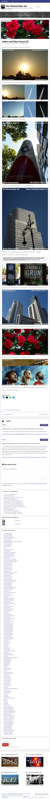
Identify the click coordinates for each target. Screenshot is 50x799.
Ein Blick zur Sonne (7, 653)
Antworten (44, 425)
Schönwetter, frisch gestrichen (9, 603)
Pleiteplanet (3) (7, 557)
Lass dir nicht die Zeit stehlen (9, 650)
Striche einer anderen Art (8, 608)
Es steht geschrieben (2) (8, 634)
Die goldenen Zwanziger (8, 606)
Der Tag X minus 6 (7, 683)
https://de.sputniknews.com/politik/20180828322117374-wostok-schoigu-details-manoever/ (25, 434)
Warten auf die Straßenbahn (9, 698)
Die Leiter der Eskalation (8, 731)
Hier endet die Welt (7, 583)
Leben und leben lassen (7, 414)
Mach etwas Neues (7, 639)
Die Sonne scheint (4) (8, 577)
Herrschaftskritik (7, 642)
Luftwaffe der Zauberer (19, 503)
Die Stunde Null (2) (7, 714)
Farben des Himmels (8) (8, 720)
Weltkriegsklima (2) (7, 660)
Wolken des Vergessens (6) (9, 710)
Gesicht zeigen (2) (7, 619)
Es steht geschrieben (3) (8, 633)
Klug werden (11, 509)
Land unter (6, 687)
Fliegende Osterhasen (8, 727)
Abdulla (5, 498)
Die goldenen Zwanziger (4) (9, 581)
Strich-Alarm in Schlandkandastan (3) (11, 688)
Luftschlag (6, 700)
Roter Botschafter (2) (8, 590)
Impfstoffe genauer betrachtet (9, 537)
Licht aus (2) (6, 693)
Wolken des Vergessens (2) (9, 718)
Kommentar (43, 478)
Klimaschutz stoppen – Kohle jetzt (15, 512)
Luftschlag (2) (6, 696)
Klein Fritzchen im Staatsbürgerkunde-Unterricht (13, 541)
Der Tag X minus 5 (7, 681)
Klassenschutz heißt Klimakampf (10, 587)
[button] (25, 64)
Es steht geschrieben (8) (8, 623)
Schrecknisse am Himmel (8, 629)
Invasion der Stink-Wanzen (9, 638)
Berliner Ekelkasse (7, 602)
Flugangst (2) (6, 665)
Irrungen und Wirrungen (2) (9, 722)
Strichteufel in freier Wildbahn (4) (10, 580)
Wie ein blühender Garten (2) (9, 730)
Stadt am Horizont (7, 691)
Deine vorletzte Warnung (13, 510)
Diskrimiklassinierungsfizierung (9, 711)
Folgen (5, 744)
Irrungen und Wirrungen (8, 723)
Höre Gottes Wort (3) (8, 542)
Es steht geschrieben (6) (8, 626)
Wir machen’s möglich (8, 733)
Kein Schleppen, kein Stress (9, 553)
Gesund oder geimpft (8, 534)
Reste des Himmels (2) (8, 729)
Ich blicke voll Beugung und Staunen (10, 560)
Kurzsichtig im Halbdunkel (9, 654)
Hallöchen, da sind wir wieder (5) (10, 559)
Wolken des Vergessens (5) (9, 712)
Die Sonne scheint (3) (8, 579)
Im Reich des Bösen (19, 501)
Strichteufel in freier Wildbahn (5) (10, 552)
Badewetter (6, 656)
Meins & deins (6, 704)
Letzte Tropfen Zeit (7, 692)
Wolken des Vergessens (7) (9, 708)
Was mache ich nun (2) (8, 569)
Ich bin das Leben (7, 661)
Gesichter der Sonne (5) (8, 673)
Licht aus (5, 699)
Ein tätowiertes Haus (8, 540)
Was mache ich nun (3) (8, 568)
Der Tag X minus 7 (7, 684)
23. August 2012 (17, 523)
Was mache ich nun (7, 571)
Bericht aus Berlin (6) (8, 614)
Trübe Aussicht (7, 649)
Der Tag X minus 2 (7, 677)
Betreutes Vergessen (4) (8, 707)
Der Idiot (5, 670)
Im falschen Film (7, 664)
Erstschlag (6, 695)
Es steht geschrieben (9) (8, 610)
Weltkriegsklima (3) (7, 658)
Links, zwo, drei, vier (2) (42, 414)
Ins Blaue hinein (17, 520)
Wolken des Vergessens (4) (9, 715)
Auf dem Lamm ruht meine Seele (10, 561)
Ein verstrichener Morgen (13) (9, 615)
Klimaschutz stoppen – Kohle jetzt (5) (16, 513)
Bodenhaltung (6, 20)
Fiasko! (5, 548)
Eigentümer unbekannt (8, 630)
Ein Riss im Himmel (7, 648)
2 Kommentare (23, 43)
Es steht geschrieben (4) (8, 631)
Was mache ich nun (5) (8, 565)
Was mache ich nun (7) (8, 563)
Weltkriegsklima (7, 662)
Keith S (5, 495)
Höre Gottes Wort (7, 546)
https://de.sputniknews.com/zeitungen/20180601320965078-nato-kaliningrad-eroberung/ (24, 457)
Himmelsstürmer (7, 607)
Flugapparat (16, 409)
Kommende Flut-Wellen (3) (11, 494)
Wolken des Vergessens (8, 719)
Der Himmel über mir (16, 6)
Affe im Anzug (6, 591)
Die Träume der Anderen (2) (9, 618)
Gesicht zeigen (6, 622)
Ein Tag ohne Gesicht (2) (8, 536)
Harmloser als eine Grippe (9, 573)
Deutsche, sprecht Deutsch (9, 588)
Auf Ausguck (6, 652)
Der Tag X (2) (6, 675)
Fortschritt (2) (6, 611)
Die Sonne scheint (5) (8, 576)
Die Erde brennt (7, 594)
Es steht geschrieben (8, 635)
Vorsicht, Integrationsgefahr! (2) (10, 592)
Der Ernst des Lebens (8, 706)
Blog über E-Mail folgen (9, 738)
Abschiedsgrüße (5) (7, 726)
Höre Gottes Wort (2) (8, 544)
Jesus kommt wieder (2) (8, 595)
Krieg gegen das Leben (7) (9, 600)
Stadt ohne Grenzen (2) (8, 637)
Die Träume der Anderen (8, 621)
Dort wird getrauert (7, 545)
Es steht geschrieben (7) (8, 625)
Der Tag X (6, 702)
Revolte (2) (6, 703)
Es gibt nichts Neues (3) (8, 672)
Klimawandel (6, 644)
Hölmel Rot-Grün (7, 669)
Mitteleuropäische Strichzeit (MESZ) (11, 657)
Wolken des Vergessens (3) (9, 716)
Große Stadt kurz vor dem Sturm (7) (11, 572)
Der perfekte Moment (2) (8, 734)
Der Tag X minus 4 (7, 680)
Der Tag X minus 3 (7, 679)
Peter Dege (6, 43)
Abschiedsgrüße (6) (7, 668)
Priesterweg (6, 612)
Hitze (20, 409)
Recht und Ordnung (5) (8, 725)
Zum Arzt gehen (7, 550)
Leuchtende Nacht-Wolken (9, 554)
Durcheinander (11, 495)
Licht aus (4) (6, 645)
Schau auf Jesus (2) (19, 497)
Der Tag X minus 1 (7, 676)
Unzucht (5, 666)
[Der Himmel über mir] (25, 15)
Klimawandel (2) (7, 617)
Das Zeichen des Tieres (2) (9, 549)
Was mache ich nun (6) (8, 564)
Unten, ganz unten (11, 498)
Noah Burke (6, 508)
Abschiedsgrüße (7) (7, 575)
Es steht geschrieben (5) (8, 627)
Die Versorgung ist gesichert (20, 506)
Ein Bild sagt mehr (18, 502)
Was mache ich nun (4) (8, 567)
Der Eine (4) (6, 641)
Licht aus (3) (6, 646)
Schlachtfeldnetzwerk (8, 584)
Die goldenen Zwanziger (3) (9, 598)
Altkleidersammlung (7, 586)
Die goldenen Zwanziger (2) (9, 599)
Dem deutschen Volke (14, 499)
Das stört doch (7, 689)
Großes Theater (13, 508)
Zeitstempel (6, 604)
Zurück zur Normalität (8, 538)
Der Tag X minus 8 (7, 685)
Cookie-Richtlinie (5, 797)
